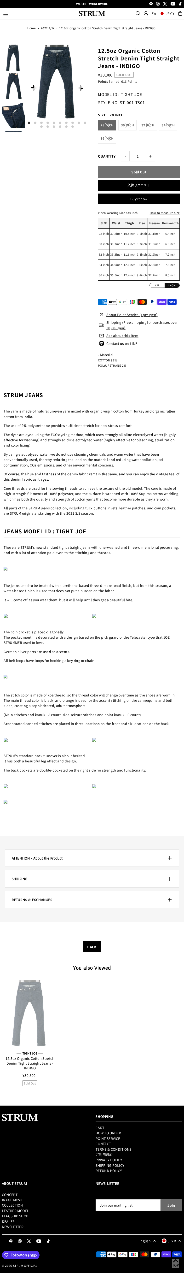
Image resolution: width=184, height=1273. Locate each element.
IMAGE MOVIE (12, 1199)
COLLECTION (12, 1205)
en (154, 13)
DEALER (8, 1221)
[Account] (146, 13)
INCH (172, 285)
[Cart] (180, 13)
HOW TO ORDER (108, 1133)
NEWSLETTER (13, 1226)
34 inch (167, 125)
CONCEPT (9, 1194)
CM (157, 285)
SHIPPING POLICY (110, 1165)
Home (31, 28)
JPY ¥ (170, 13)
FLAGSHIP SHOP (15, 1216)
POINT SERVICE (108, 1138)
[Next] (80, 88)
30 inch (127, 125)
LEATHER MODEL (15, 1210)
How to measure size (165, 213)
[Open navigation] (38, 13)
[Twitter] (165, 4)
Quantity (107, 156)
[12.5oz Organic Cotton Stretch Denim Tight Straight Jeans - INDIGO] (30, 1013)
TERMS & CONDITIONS (113, 1149)
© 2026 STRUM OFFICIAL (19, 1265)
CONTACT (103, 1143)
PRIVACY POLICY (109, 1159)
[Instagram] (158, 4)
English (144, 1240)
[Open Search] (138, 13)
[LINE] (151, 4)
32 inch (147, 125)
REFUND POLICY (109, 1170)
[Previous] (33, 88)
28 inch (107, 125)
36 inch (107, 138)
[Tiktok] (180, 4)
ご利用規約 (104, 1154)
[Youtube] (173, 4)
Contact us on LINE (121, 343)
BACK (92, 946)
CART (100, 1127)
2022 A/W (47, 28)
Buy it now (139, 198)
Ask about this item (122, 335)
